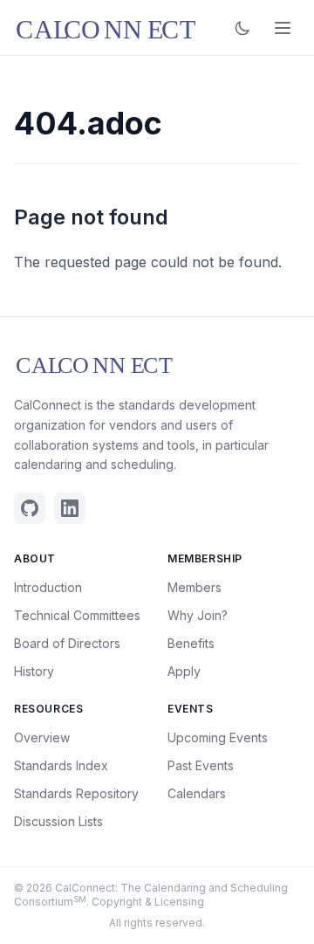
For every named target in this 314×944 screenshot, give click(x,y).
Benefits (191, 643)
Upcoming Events (217, 737)
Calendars (196, 793)
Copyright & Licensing (148, 901)
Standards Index (61, 765)
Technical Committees (77, 615)
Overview (42, 737)
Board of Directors (67, 643)
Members (194, 587)
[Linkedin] (69, 508)
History (34, 671)
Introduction (48, 587)
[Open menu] (282, 27)
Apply (184, 671)
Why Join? (197, 615)
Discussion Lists (58, 821)
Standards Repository (76, 793)
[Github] (29, 508)
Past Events (200, 765)
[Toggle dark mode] (242, 28)
